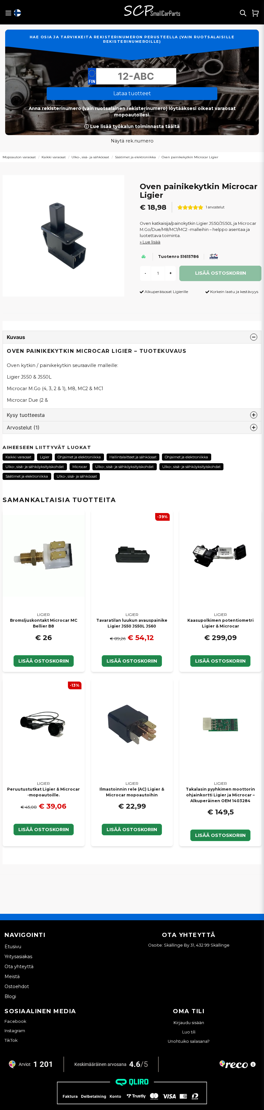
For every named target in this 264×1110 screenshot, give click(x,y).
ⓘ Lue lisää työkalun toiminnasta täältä (132, 126)
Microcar (79, 466)
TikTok (11, 1040)
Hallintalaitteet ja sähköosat (132, 457)
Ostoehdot (17, 986)
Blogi (10, 996)
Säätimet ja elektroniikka (135, 157)
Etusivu (13, 946)
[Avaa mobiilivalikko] (8, 13)
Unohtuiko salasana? (189, 1041)
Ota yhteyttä (19, 966)
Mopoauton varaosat (19, 157)
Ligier (44, 457)
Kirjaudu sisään (189, 1022)
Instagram (15, 1030)
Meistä (12, 976)
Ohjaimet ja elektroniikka (79, 457)
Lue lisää (151, 242)
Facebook (15, 1021)
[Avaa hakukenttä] (243, 12)
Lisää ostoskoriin (43, 661)
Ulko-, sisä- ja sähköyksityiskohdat (34, 466)
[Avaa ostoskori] (255, 12)
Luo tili (188, 1032)
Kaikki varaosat (54, 157)
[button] (17, 12)
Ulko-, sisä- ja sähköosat (90, 157)
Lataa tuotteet (132, 93)
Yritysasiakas (18, 956)
